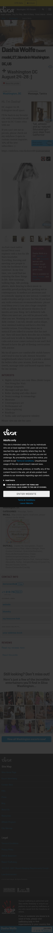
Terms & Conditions (25, 461)
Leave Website (26, 503)
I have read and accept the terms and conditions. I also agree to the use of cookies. (26, 486)
